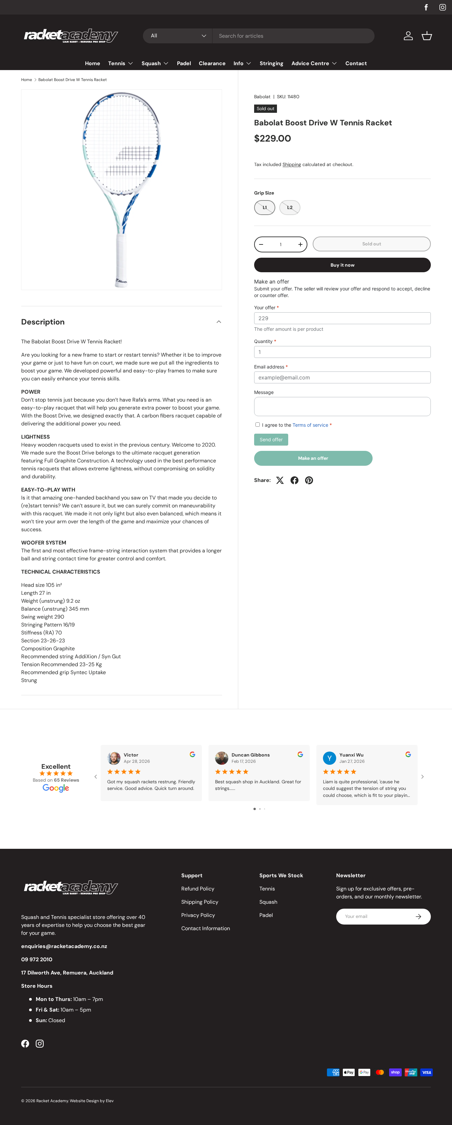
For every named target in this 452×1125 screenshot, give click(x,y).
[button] (427, 35)
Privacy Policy (198, 915)
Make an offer (313, 460)
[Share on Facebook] (294, 480)
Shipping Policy (199, 901)
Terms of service (310, 425)
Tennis (116, 63)
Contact (356, 63)
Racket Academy (52, 1100)
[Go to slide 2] (260, 809)
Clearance (212, 63)
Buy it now (343, 265)
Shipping (292, 164)
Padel (184, 63)
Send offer (271, 439)
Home (92, 63)
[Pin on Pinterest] (309, 480)
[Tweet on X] (280, 480)
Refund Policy (197, 888)
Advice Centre (310, 63)
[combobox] (259, 35)
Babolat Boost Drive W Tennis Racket (72, 80)
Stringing (272, 63)
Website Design (84, 1100)
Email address (271, 366)
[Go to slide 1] (254, 809)
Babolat (262, 97)
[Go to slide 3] (264, 808)
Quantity (265, 341)
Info (239, 63)
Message (264, 392)
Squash (151, 63)
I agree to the (296, 425)
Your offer (266, 307)
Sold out (371, 244)
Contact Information (205, 928)
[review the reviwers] (192, 755)
